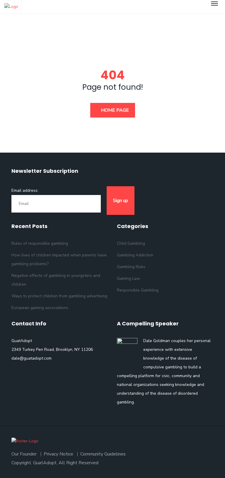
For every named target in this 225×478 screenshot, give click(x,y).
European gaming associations (39, 307)
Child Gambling (131, 243)
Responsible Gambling (137, 290)
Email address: (24, 190)
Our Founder (24, 454)
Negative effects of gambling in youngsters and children (55, 280)
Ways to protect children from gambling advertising (59, 296)
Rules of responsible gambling (39, 243)
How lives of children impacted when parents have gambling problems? (59, 259)
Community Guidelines (103, 454)
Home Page (114, 110)
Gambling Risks (131, 267)
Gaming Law (128, 278)
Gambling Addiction (135, 255)
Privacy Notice (58, 454)
